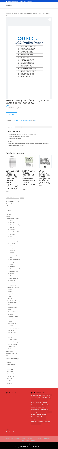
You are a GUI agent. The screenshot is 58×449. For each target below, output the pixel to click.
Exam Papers (39, 402)
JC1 (44, 404)
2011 (40, 395)
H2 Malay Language (13, 271)
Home (7, 13)
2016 (36, 397)
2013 (47, 395)
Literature (10, 325)
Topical (39, 423)
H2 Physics (11, 276)
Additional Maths (12, 302)
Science (10, 298)
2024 (43, 400)
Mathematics (10, 369)
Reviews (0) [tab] (19, 127)
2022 (36, 400)
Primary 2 (49, 412)
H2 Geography (11, 262)
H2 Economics (11, 257)
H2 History (10, 264)
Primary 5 (44, 414)
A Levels (33, 402)
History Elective (12, 323)
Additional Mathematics (13, 360)
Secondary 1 (43, 419)
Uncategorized (9, 383)
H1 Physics (10, 245)
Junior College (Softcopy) (19, 13)
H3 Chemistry (11, 280)
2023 (39, 400)
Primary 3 (33, 414)
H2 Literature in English (14, 269)
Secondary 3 (40, 421)
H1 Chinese (11, 227)
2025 (47, 400)
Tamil (9, 349)
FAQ (23, 440)
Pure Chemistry (12, 332)
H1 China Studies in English (15, 225)
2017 (39, 397)
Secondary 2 (34, 421)
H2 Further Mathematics (14, 259)
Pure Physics (11, 335)
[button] (49, 19)
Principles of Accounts (13, 328)
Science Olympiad (35, 419)
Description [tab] (10, 127)
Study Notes (9, 381)
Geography (11, 314)
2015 (32, 397)
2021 (32, 400)
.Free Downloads (10, 203)
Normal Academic (35, 409)
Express (45, 402)
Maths (9, 296)
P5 (8, 212)
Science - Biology (12, 339)
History (10, 321)
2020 (50, 397)
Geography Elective (13, 316)
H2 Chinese (11, 252)
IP (7, 205)
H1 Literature (11, 238)
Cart (8, 397)
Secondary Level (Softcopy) (13, 300)
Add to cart (11, 114)
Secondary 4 (47, 421)
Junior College (38, 438)
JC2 (37, 120)
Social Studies (11, 346)
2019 (46, 397)
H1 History (10, 236)
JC (7, 208)
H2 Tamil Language (13, 278)
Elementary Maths (12, 307)
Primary (9, 210)
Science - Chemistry (13, 342)
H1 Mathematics (12, 243)
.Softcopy (11, 13)
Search (21, 197)
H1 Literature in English (14, 241)
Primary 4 (39, 414)
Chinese (10, 289)
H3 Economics (11, 282)
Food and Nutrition (12, 312)
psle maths (42, 416)
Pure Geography (11, 376)
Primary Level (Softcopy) (13, 287)
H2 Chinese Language (13, 255)
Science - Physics (12, 344)
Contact (33, 440)
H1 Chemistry (15, 120)
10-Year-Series (34, 395)
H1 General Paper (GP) (13, 232)
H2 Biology (10, 248)
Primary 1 (44, 412)
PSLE (38, 416)
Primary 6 (33, 416)
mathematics (34, 407)
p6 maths (38, 412)
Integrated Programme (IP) (12, 358)
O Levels (33, 412)
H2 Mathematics (12, 273)
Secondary (9, 214)
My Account (10, 395)
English (10, 291)
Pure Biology (11, 330)
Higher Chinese (12, 293)
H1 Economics (11, 229)
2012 (44, 395)
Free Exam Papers (15, 438)
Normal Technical (44, 409)
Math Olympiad (41, 407)
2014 (50, 395)
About (27, 440)
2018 (35, 120)
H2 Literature (11, 266)
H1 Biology (10, 220)
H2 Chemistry (11, 250)
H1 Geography (11, 234)
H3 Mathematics (12, 285)
